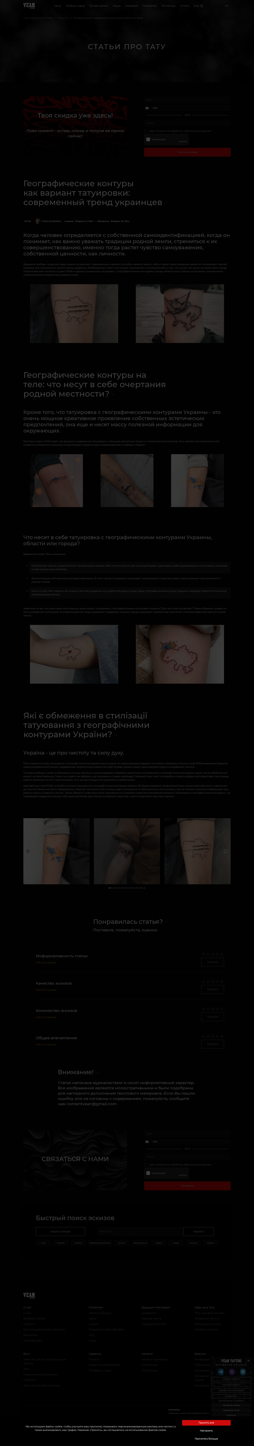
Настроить (206, 1430)
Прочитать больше (206, 1438)
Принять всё (206, 1422)
